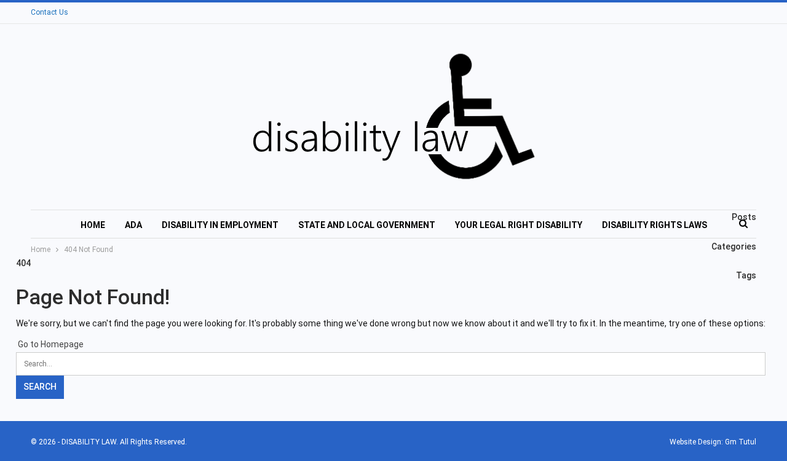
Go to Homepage (50, 344)
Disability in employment (220, 225)
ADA (133, 225)
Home (93, 225)
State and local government (366, 225)
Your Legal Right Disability (518, 225)
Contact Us (49, 12)
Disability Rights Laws (654, 225)
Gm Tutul (740, 442)
